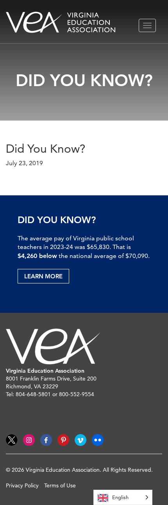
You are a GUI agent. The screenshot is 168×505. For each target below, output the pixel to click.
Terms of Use (60, 485)
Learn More (43, 276)
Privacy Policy (22, 485)
